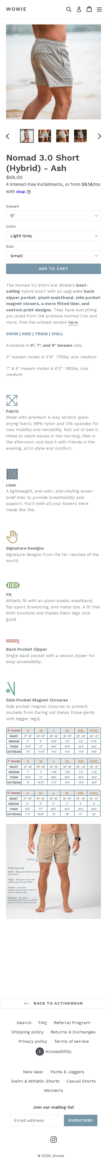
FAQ (42, 1022)
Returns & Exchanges (72, 1032)
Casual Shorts (81, 1081)
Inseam (12, 206)
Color (11, 226)
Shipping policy (28, 1032)
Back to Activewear (57, 1003)
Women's (53, 1090)
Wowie (16, 9)
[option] (27, 136)
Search (24, 1022)
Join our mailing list (53, 1107)
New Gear (33, 1071)
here (73, 322)
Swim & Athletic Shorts (35, 1081)
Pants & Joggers (67, 1071)
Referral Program (72, 1022)
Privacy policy (32, 1041)
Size (10, 246)
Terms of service (71, 1041)
